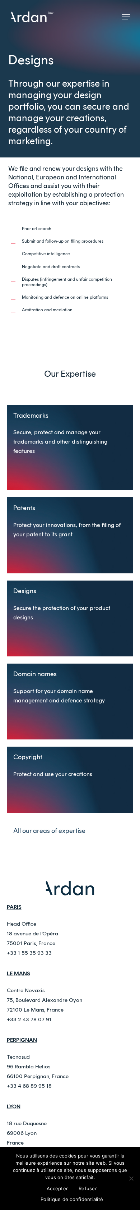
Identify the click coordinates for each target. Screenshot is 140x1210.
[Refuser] (131, 1178)
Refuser (88, 1188)
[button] (126, 16)
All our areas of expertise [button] (49, 831)
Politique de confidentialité (72, 1199)
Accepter (57, 1188)
